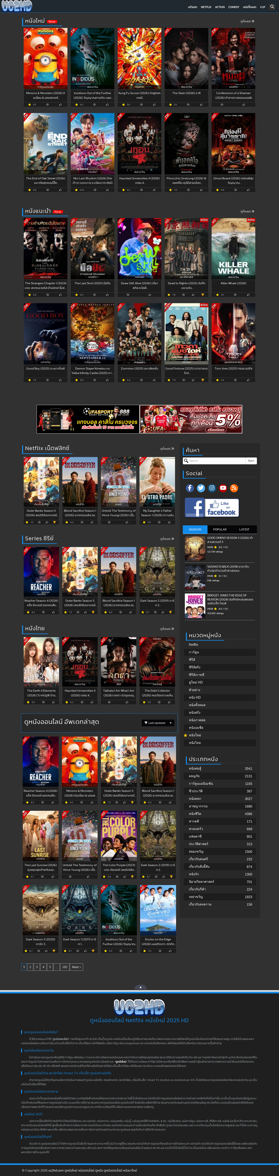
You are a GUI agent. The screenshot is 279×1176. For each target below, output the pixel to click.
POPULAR (220, 529)
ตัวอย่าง (194, 690)
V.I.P (262, 7)
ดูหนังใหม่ (120, 1061)
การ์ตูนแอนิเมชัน (201, 783)
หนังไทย (35, 628)
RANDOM (195, 529)
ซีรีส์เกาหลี (196, 675)
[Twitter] (201, 488)
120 (64, 967)
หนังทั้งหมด (249, 7)
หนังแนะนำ (38, 211)
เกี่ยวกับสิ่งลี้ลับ (199, 866)
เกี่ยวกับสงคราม (200, 904)
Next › (76, 967)
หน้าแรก (192, 7)
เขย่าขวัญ (196, 897)
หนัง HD (195, 697)
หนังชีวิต (195, 813)
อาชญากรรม (198, 806)
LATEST (244, 529)
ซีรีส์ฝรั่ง (194, 667)
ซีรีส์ (192, 659)
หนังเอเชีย (196, 727)
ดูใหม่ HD (196, 682)
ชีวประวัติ (196, 791)
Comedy (233, 7)
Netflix (206, 7)
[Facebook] (190, 488)
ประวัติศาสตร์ (198, 844)
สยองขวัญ (196, 851)
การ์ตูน (194, 652)
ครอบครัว (196, 829)
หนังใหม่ (35, 21)
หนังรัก (194, 874)
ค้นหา (251, 460)
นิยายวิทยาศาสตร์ (201, 881)
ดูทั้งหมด (246, 21)
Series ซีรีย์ (39, 538)
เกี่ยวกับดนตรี (198, 859)
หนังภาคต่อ (197, 720)
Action (220, 7)
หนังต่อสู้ (195, 768)
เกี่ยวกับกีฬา (197, 889)
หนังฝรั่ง (194, 712)
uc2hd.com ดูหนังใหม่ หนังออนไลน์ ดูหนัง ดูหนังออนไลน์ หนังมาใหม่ (92, 1170)
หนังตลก (195, 798)
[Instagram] (212, 488)
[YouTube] (223, 488)
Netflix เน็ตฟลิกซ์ (47, 448)
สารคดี (194, 821)
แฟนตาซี (195, 836)
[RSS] (234, 488)
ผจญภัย (194, 776)
